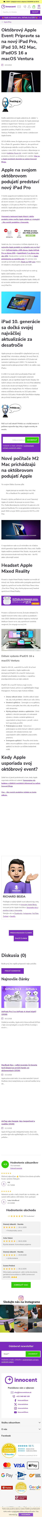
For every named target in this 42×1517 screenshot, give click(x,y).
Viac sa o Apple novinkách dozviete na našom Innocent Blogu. (20, 159)
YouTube (35, 913)
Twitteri (5, 916)
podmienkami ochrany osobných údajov (18, 447)
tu (16, 1515)
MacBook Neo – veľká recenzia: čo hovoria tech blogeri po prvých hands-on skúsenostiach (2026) (19, 1068)
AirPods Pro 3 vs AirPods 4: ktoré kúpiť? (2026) (18, 1013)
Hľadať (35, 12)
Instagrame (27, 913)
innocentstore (23, 1404)
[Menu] (39, 6)
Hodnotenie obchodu (21, 1210)
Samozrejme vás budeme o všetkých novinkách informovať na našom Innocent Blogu (20, 783)
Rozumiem (25, 1515)
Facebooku (18, 913)
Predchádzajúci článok (21, 933)
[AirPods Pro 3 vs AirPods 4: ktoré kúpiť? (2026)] (21, 997)
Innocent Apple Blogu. (29, 905)
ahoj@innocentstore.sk (22, 1392)
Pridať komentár (12, 971)
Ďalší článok (21, 938)
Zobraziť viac (21, 1285)
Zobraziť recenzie (16, 1168)
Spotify (12, 916)
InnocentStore (23, 1400)
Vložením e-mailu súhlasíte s (18, 447)
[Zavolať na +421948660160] (24, 6)
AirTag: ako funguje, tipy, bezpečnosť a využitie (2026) (18, 1122)
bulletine (10, 153)
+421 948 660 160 (23, 1396)
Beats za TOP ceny (28, 262)
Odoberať (32, 440)
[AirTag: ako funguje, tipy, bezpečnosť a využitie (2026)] (21, 1106)
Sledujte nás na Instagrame (21, 1302)
